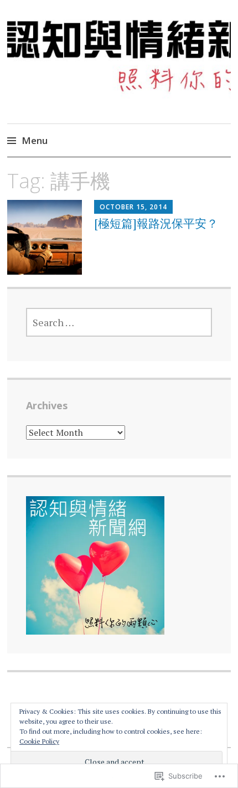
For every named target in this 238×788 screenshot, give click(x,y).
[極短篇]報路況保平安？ (156, 223)
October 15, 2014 (133, 207)
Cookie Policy (39, 741)
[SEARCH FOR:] (119, 322)
